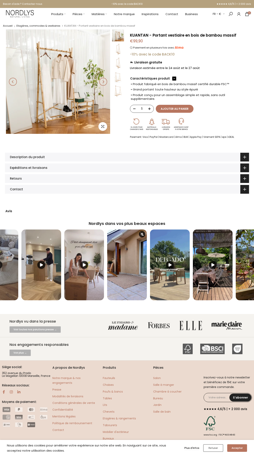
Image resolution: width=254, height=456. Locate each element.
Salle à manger (163, 385)
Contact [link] (58, 430)
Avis (8, 211)
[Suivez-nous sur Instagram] (11, 392)
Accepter (237, 448)
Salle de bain (162, 412)
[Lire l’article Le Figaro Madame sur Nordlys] (124, 326)
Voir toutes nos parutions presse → (35, 329)
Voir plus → (20, 352)
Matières (98, 14)
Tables (107, 398)
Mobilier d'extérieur (116, 432)
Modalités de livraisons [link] (67, 396)
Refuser (213, 448)
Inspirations (150, 14)
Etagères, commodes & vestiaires (38, 25)
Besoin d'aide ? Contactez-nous (22, 4)
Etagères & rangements (119, 418)
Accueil (8, 25)
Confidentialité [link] (62, 410)
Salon (157, 378)
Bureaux (108, 438)
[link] (238, 14)
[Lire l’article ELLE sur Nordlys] (191, 326)
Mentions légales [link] (64, 416)
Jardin (157, 405)
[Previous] (13, 82)
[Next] (103, 82)
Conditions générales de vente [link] (73, 403)
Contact (171, 14)
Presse (56, 390)
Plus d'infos (191, 448)
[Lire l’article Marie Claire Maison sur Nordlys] (227, 326)
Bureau (158, 398)
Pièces (77, 14)
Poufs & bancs (113, 392)
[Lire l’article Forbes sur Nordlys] (159, 326)
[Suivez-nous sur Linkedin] (19, 392)
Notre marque (124, 14)
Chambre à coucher (167, 392)
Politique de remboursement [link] (72, 423)
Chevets (108, 412)
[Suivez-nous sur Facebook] (4, 392)
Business (191, 14)
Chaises (108, 385)
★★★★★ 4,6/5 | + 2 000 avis (233, 4)
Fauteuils (109, 378)
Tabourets (110, 425)
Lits (105, 405)
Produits (57, 14)
